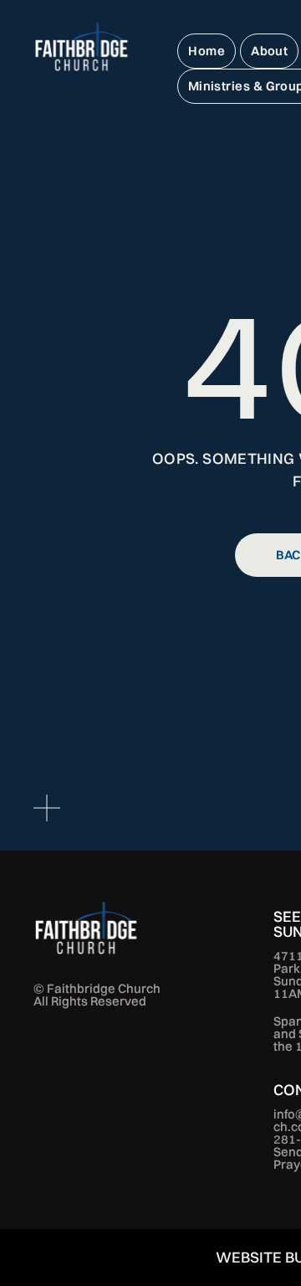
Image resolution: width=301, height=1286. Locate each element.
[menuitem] (206, 51)
